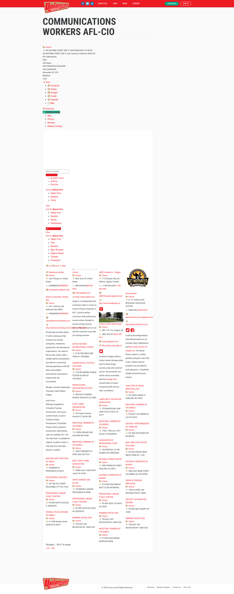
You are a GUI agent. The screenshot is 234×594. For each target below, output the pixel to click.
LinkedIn (54, 99)
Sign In (185, 4)
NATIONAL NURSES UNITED (110, 459)
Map (49, 115)
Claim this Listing (52, 112)
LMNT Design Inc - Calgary (110, 272)
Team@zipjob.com (82, 293)
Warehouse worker (56, 272)
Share (47, 82)
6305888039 (63, 285)
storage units (111, 379)
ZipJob (75, 272)
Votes (53, 200)
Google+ (54, 92)
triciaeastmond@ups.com (59, 289)
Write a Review (54, 228)
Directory (102, 3)
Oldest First (56, 193)
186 (52, 548)
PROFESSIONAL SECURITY (56, 477)
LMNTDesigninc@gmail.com (110, 296)
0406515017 (143, 310)
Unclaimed (55, 260)
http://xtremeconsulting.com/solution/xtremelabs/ (66, 328)
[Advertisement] (117, 567)
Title (53, 242)
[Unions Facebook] (83, 3)
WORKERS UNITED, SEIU (108, 513)
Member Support (163, 587)
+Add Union (171, 4)
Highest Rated (57, 253)
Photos (51, 119)
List (50, 266)
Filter (48, 205)
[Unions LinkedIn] (92, 3)
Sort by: (54, 189)
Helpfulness (56, 223)
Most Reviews (57, 249)
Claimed (54, 256)
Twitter (53, 89)
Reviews (51, 122)
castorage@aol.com (110, 341)
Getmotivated (131, 293)
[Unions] (57, 7)
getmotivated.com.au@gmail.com (139, 317)
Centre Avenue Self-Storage (110, 324)
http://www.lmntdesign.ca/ (109, 303)
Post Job (186, 587)
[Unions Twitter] (87, 3)
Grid (56, 266)
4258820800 (63, 313)
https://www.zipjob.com (85, 297)
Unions (48, 47)
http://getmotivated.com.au (137, 324)
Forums (136, 3)
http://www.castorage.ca (112, 345)
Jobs (115, 3)
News (124, 3)
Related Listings (55, 126)
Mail (52, 103)
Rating (53, 219)
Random (54, 196)
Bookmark (49, 108)
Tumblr (53, 96)
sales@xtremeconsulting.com (58, 320)
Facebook (54, 85)
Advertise (151, 587)
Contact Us (176, 587)
